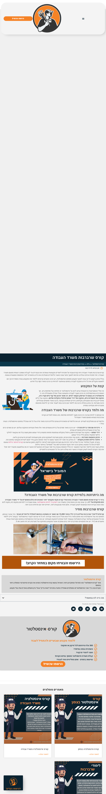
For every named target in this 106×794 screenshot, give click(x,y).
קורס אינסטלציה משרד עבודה (34, 749)
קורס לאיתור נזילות (15, 442)
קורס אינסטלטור (98, 364)
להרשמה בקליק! (13, 788)
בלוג (88, 364)
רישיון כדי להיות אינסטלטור (47, 502)
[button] (83, 18)
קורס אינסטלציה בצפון (88, 749)
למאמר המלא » (94, 754)
